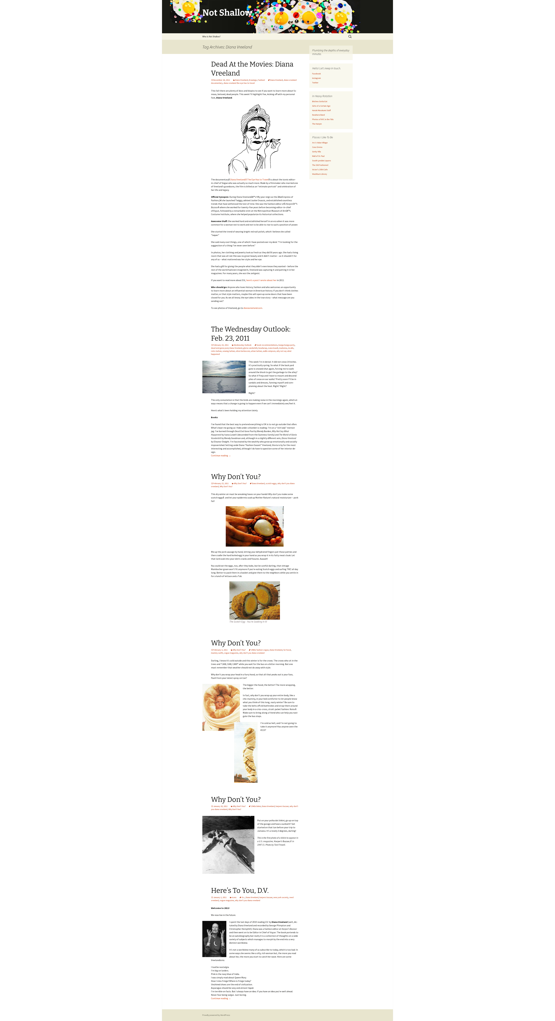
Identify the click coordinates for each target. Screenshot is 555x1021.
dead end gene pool (220, 348)
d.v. (243, 897)
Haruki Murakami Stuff (321, 110)
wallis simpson (269, 351)
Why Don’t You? (236, 477)
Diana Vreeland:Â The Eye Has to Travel (249, 179)
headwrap (262, 348)
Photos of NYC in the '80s (323, 119)
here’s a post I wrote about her (261, 280)
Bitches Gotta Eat (319, 101)
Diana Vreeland (241, 80)
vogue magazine (231, 653)
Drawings (253, 80)
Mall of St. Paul (318, 156)
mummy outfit (217, 653)
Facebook (316, 73)
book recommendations (267, 345)
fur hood (287, 650)
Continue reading (221, 455)
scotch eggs (271, 483)
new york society (280, 897)
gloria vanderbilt (250, 348)
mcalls (291, 348)
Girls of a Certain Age (321, 106)
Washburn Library (319, 174)
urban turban (256, 351)
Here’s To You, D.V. (240, 890)
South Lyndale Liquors (321, 160)
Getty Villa (316, 151)
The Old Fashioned (320, 165)
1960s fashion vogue (260, 650)
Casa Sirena (317, 147)
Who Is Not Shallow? (211, 36)
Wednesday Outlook (242, 345)
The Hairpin (317, 124)
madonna (283, 348)
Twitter (315, 82)
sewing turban (229, 351)
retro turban (216, 351)
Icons (234, 897)
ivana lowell (273, 348)
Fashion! (261, 80)
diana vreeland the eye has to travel (239, 83)
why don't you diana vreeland (251, 653)
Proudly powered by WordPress (216, 1015)
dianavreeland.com (253, 307)
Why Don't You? (240, 483)
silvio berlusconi (243, 351)
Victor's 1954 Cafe (320, 169)
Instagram (316, 78)
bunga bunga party (287, 345)
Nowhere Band (318, 115)
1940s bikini (256, 806)
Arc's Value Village (320, 142)
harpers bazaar (282, 806)
